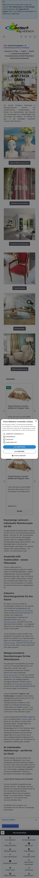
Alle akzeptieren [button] (19, 447)
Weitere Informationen (29, 430)
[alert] (19, 439)
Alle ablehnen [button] (19, 451)
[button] (19, 456)
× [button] (36, 421)
